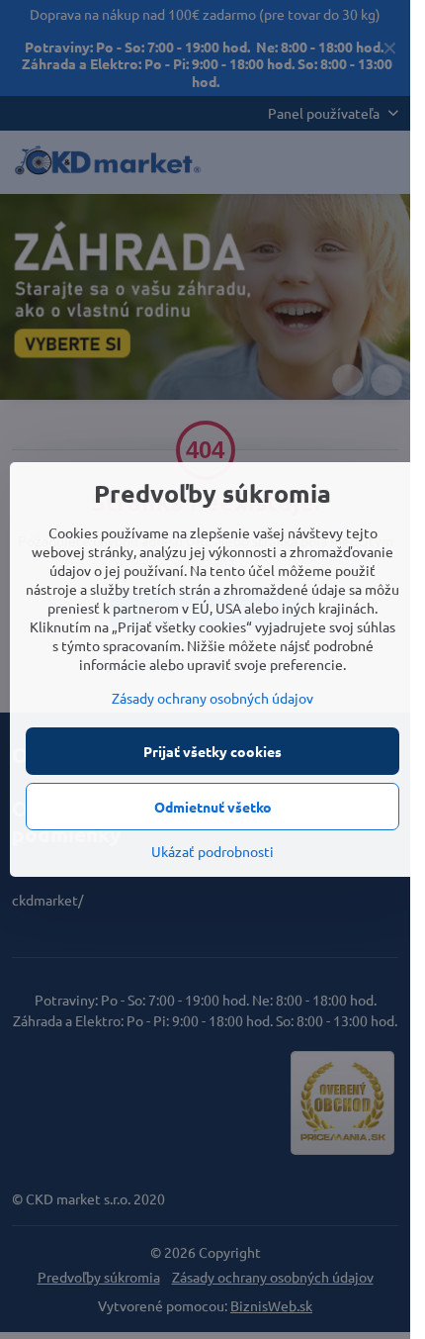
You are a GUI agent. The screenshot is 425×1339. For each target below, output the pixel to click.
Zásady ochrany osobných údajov (212, 698)
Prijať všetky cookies (212, 751)
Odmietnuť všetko (213, 806)
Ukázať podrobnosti (212, 851)
